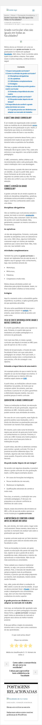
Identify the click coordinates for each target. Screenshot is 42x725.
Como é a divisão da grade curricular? (20, 73)
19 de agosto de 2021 (12, 24)
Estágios (12, 84)
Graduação (11, 702)
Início (6, 15)
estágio (25, 310)
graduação (30, 215)
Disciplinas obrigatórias (18, 76)
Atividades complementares (20, 81)
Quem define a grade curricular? (18, 97)
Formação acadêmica (26, 15)
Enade (26, 589)
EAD (25, 378)
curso (34, 125)
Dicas (13, 15)
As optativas (14, 79)
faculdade (8, 54)
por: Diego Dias (27, 24)
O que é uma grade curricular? (17, 71)
